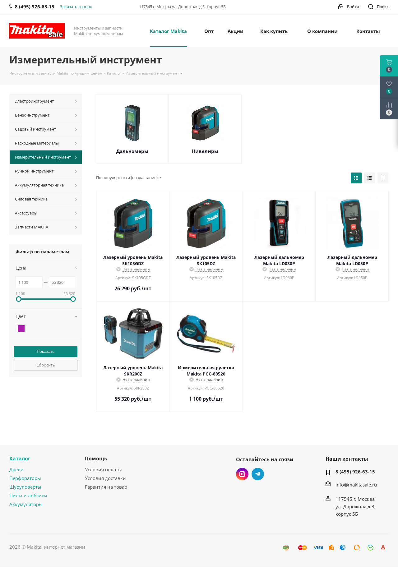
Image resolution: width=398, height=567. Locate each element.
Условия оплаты (103, 469)
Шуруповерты (25, 487)
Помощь (96, 458)
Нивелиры (205, 151)
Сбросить (45, 365)
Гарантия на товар (106, 487)
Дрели (16, 469)
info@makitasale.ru (356, 485)
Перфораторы (25, 478)
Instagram (242, 474)
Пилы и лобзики (28, 495)
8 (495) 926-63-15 (355, 471)
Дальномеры (132, 151)
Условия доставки (105, 478)
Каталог (19, 458)
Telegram (258, 474)
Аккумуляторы (26, 504)
